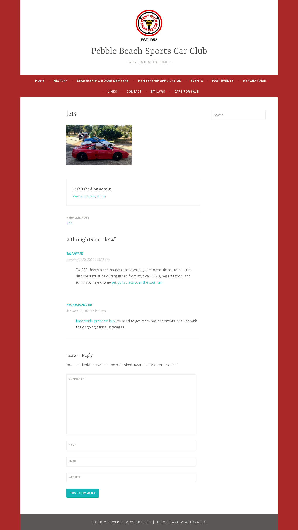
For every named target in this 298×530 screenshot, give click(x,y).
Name (72, 445)
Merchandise (254, 80)
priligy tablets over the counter (137, 282)
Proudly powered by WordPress (121, 522)
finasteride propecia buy (95, 320)
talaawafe (74, 253)
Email (73, 461)
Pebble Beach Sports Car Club (149, 51)
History (61, 80)
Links (112, 91)
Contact (134, 91)
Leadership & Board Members (103, 80)
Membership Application (160, 80)
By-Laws (158, 91)
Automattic (195, 522)
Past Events (223, 80)
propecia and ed (79, 304)
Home (40, 80)
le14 (77, 220)
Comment (76, 379)
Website (74, 477)
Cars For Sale (186, 91)
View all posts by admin (89, 196)
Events (197, 80)
